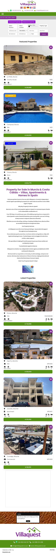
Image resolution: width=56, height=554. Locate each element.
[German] (28, 7)
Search (44, 34)
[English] (21, 7)
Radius (32, 25)
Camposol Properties (15, 22)
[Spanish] (24, 7)
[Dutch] (34, 7)
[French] (31, 7)
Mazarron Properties (28, 22)
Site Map (52, 550)
